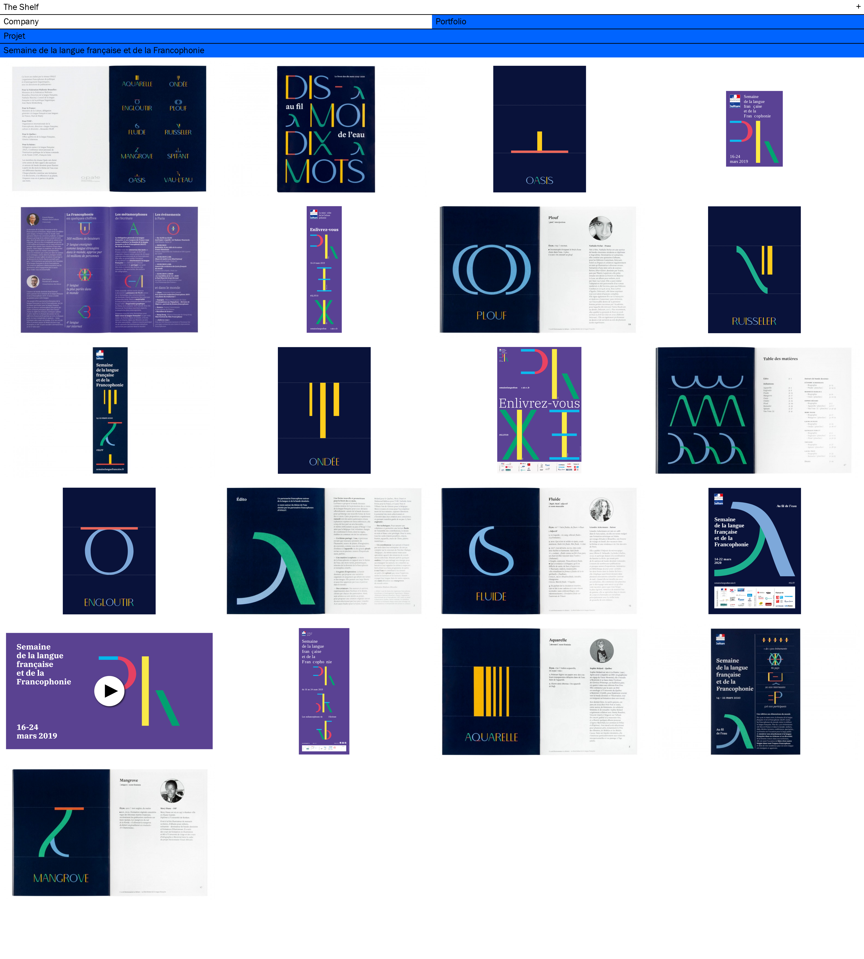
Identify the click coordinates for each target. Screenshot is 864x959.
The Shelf (21, 6)
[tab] (216, 22)
